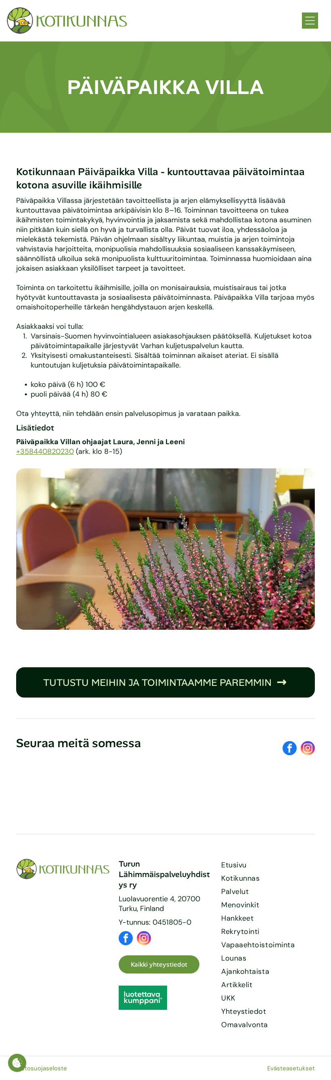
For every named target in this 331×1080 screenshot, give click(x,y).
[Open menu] (310, 21)
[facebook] (290, 749)
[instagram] (308, 749)
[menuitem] (268, 865)
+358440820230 (45, 451)
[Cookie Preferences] (17, 1063)
